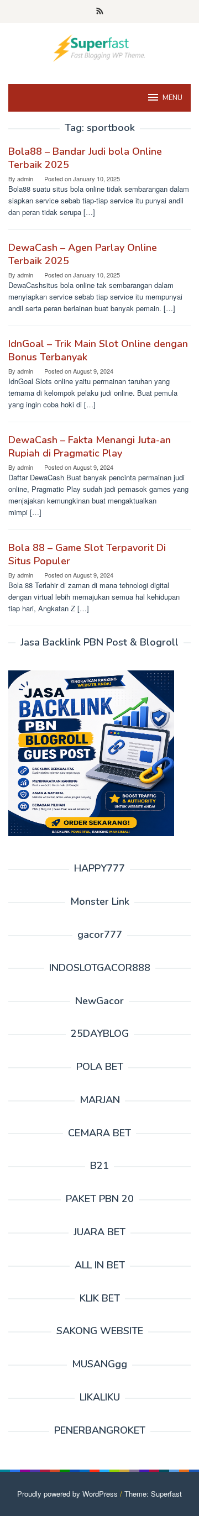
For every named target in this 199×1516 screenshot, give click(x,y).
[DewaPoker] (99, 46)
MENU (172, 98)
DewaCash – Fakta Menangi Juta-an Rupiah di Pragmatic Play (89, 446)
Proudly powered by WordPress (67, 1493)
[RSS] (99, 11)
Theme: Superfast (153, 1493)
